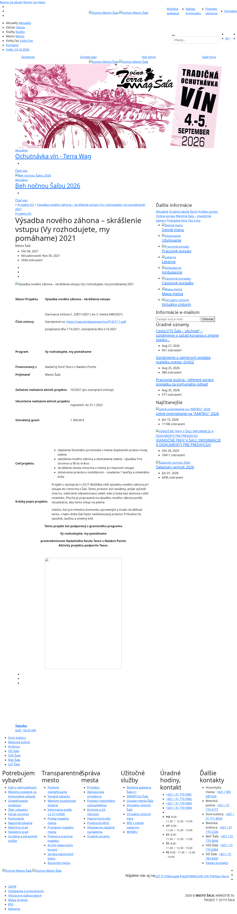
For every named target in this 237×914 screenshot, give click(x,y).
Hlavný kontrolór (99, 819)
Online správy (165, 216)
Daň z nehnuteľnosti (22, 787)
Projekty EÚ (26, 205)
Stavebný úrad (18, 832)
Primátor (93, 787)
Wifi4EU (132, 832)
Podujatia (173, 220)
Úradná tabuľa (179, 212)
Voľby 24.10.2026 (17, 50)
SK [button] (227, 38)
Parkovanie (16, 819)
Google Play (170, 876)
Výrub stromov (18, 814)
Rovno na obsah (11, 2)
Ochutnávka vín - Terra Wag (53, 156)
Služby (20, 32)
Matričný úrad (18, 827)
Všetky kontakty (217, 863)
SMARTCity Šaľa (137, 796)
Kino (184, 220)
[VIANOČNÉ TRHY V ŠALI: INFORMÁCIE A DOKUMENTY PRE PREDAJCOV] (189, 433)
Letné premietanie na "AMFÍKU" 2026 (187, 413)
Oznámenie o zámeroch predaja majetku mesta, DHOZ (183, 359)
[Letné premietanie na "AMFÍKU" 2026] (183, 409)
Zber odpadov (18, 810)
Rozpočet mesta (59, 863)
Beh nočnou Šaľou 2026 (47, 186)
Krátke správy (208, 212)
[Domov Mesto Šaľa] (118, 61)
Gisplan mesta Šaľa (140, 801)
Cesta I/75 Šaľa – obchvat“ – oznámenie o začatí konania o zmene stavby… (187, 335)
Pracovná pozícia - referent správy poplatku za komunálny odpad (185, 382)
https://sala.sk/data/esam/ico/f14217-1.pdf (96, 322)
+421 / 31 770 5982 (179, 799)
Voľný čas (26, 41)
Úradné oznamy (98, 836)
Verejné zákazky (59, 796)
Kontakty (230, 11)
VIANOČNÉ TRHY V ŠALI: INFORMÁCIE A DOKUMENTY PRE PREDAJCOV (188, 442)
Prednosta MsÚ (98, 823)
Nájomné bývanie (20, 823)
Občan (20, 27)
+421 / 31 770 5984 (179, 808)
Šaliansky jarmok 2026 (175, 466)
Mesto (20, 36)
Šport (194, 212)
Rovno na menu (34, 2)
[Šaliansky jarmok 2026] (173, 462)
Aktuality (25, 23)
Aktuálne (162, 212)
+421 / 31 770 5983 (179, 803)
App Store (207, 876)
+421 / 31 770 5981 (179, 794)
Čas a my (194, 220)
